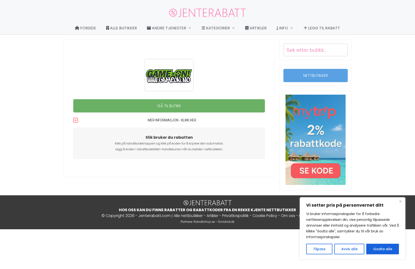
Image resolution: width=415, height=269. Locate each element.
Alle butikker (123, 28)
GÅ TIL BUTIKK (169, 106)
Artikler (258, 28)
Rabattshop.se (204, 222)
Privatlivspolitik (235, 215)
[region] (352, 228)
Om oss (288, 215)
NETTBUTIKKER (315, 75)
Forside (87, 28)
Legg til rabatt (323, 28)
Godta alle (382, 249)
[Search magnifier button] (341, 50)
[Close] (400, 201)
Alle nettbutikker (188, 215)
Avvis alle (349, 249)
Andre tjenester (168, 28)
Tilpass (319, 249)
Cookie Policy (264, 215)
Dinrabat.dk (226, 222)
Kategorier (217, 28)
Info (283, 28)
